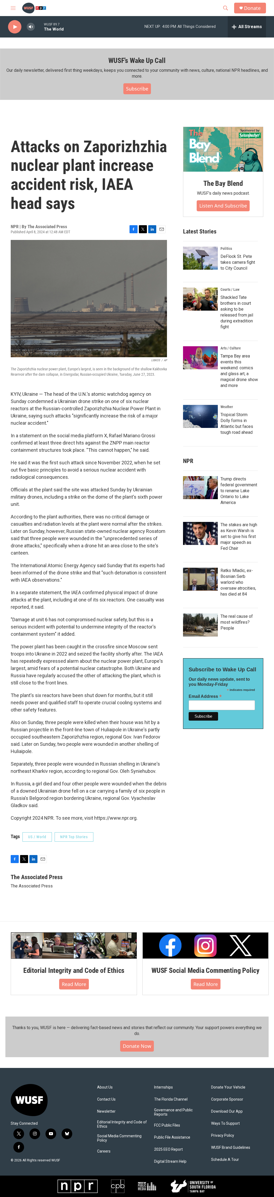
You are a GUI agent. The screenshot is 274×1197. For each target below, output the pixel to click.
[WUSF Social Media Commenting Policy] (205, 945)
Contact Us (106, 1099)
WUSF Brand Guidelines (230, 1148)
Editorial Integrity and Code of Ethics (73, 970)
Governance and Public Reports (173, 1112)
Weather (226, 407)
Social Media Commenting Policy (119, 1138)
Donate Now (137, 1046)
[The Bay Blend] (223, 149)
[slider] (39, 26)
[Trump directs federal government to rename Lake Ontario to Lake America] (200, 487)
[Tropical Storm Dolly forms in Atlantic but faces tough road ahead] (200, 416)
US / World (37, 837)
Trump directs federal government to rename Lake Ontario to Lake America (238, 490)
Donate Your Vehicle (228, 1087)
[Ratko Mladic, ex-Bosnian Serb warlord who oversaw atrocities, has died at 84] (200, 579)
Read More (74, 984)
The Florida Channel (171, 1099)
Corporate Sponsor (227, 1099)
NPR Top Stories (74, 837)
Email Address (205, 696)
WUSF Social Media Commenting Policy (205, 970)
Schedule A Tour (225, 1160)
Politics (226, 248)
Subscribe (137, 88)
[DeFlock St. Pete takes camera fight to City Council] (200, 258)
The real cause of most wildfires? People (236, 622)
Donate (252, 8)
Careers (104, 1151)
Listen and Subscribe (223, 205)
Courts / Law (229, 289)
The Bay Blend (223, 183)
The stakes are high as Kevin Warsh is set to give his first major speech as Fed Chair (238, 536)
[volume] (30, 27)
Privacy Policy (222, 1136)
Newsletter (106, 1111)
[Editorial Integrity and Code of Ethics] (74, 945)
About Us (105, 1087)
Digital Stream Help (170, 1162)
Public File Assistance (172, 1137)
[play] (14, 27)
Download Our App (227, 1111)
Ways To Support (225, 1123)
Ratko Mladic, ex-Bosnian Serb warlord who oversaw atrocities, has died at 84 (238, 582)
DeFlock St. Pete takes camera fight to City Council (237, 262)
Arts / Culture (230, 348)
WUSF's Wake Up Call (136, 61)
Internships (163, 1087)
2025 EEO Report (168, 1149)
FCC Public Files (167, 1125)
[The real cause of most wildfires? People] (200, 625)
